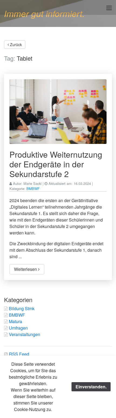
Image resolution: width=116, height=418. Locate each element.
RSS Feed (19, 354)
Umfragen (18, 328)
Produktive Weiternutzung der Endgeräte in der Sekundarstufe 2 (55, 163)
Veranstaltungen (24, 334)
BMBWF (33, 188)
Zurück (15, 44)
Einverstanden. (91, 387)
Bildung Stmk (22, 308)
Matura (15, 321)
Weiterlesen (26, 269)
